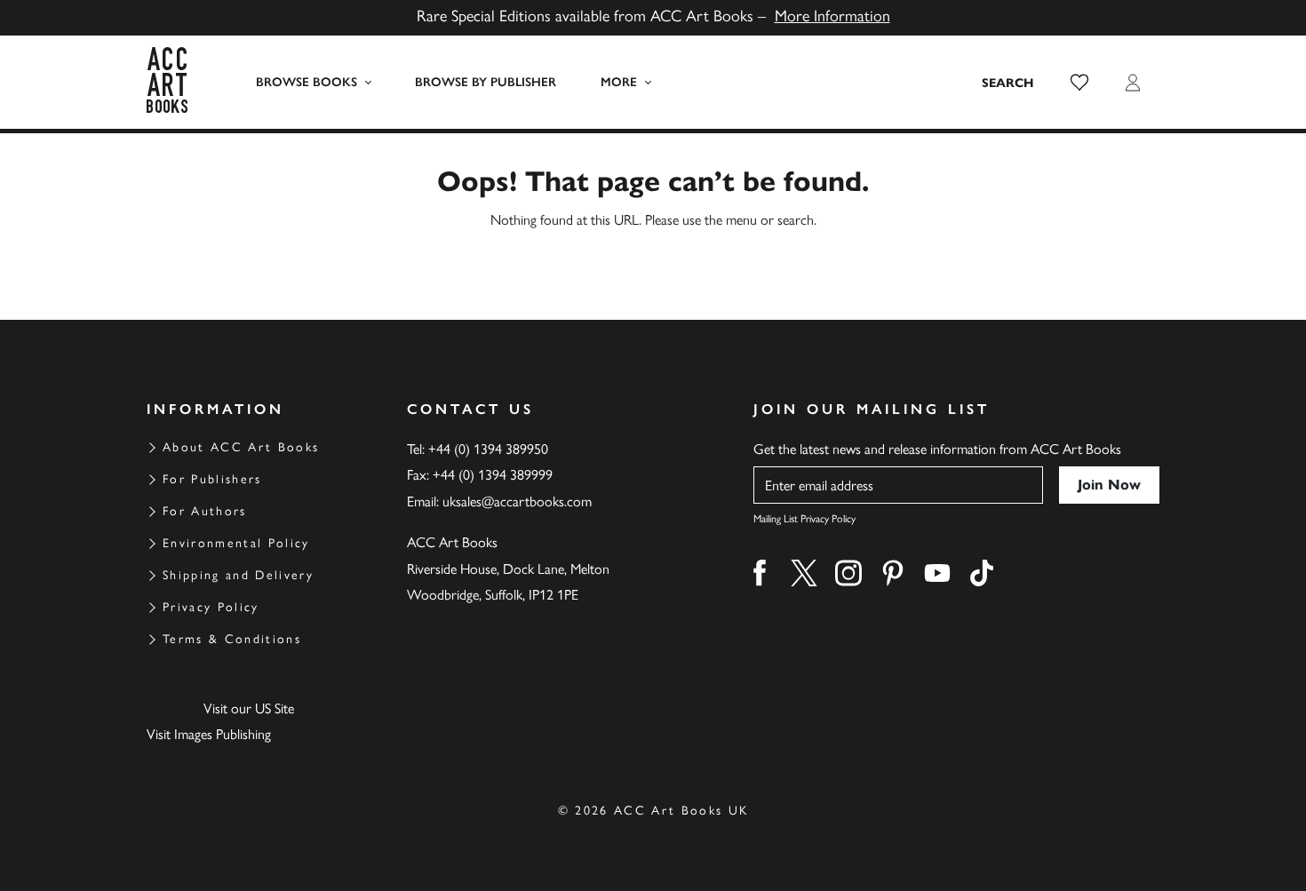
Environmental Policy (236, 543)
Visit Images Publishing (209, 734)
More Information (832, 16)
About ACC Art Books (241, 447)
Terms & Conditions (232, 639)
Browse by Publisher (485, 82)
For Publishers (212, 479)
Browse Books (306, 82)
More (619, 82)
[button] (1079, 82)
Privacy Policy (211, 607)
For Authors (205, 511)
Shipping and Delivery (238, 575)
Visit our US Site (248, 708)
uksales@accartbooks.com (517, 501)
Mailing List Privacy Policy (804, 519)
